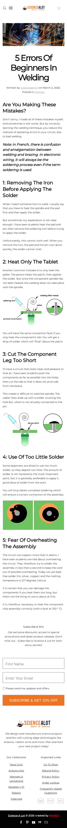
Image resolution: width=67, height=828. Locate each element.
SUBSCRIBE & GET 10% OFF (33, 700)
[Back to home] (33, 8)
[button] (4, 8)
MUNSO (54, 815)
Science (39, 92)
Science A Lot (16, 815)
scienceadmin (29, 87)
